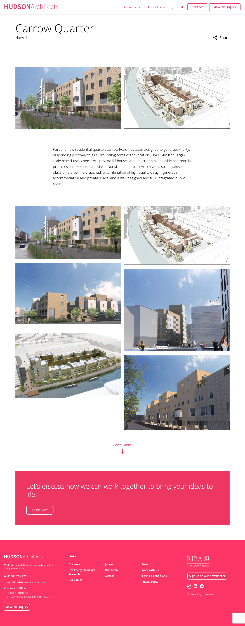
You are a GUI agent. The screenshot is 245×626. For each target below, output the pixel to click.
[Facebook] (202, 586)
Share (225, 37)
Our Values (75, 580)
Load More (122, 445)
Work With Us (150, 570)
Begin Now (40, 510)
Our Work (74, 564)
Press (145, 564)
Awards (109, 576)
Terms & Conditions (154, 576)
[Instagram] (189, 586)
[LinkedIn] (195, 586)
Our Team (111, 570)
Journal (109, 564)
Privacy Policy (150, 581)
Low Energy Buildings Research (82, 572)
